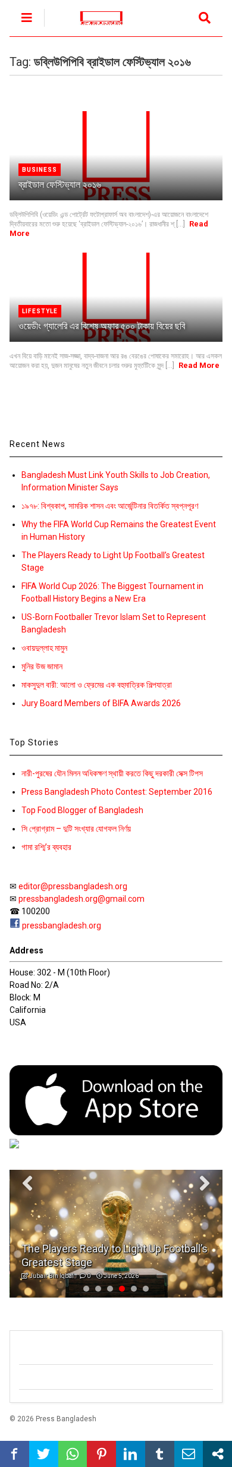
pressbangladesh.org (61, 925)
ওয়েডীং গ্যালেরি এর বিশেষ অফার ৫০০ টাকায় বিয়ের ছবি (101, 326)
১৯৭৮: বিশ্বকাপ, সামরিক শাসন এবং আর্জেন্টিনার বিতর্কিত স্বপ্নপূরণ (109, 506)
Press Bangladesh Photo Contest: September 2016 (116, 792)
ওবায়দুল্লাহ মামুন (44, 648)
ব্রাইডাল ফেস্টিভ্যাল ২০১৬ (59, 184)
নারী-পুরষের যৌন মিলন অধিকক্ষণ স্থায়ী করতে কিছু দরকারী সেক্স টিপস (112, 773)
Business (39, 169)
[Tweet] (43, 1454)
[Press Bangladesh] (95, 27)
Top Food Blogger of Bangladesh (82, 810)
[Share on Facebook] (14, 1454)
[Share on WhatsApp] (72, 1454)
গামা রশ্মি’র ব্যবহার (46, 847)
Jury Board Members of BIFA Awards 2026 (101, 703)
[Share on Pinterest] (101, 1454)
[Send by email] (188, 1454)
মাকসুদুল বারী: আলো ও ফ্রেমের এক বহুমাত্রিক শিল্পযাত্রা (96, 685)
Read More (199, 365)
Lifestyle (40, 311)
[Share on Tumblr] (159, 1454)
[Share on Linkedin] (130, 1454)
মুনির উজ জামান (41, 666)
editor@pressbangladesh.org (72, 886)
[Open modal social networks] (217, 1454)
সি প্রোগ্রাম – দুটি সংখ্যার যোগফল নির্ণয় (76, 828)
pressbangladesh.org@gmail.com (81, 899)
